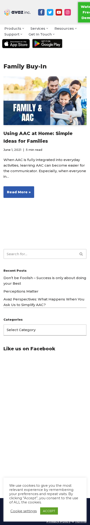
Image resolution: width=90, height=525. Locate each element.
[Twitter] (50, 12)
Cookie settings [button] (23, 511)
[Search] (81, 254)
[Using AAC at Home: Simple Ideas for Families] (45, 100)
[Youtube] (59, 12)
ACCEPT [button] (49, 511)
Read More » (17, 194)
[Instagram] (67, 12)
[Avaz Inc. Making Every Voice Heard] (17, 12)
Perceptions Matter (21, 291)
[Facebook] (41, 12)
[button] (23, 28)
